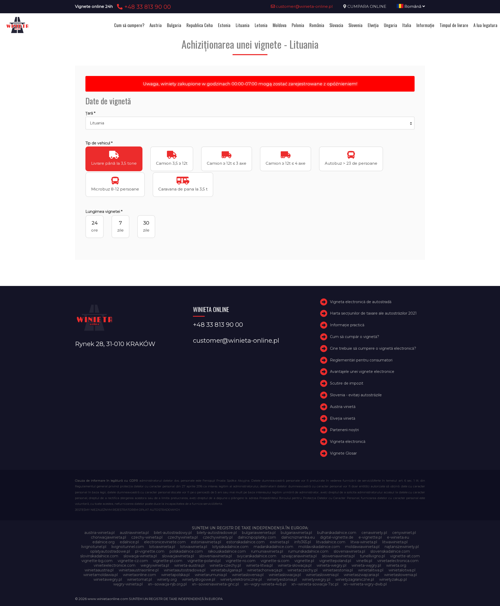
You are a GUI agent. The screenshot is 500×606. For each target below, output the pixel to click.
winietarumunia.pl (211, 574)
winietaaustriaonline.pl (139, 570)
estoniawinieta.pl (206, 542)
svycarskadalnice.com (256, 556)
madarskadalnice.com (273, 546)
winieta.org (396, 565)
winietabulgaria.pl (226, 570)
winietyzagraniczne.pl (354, 579)
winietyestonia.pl (282, 579)
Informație (425, 25)
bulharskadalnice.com (336, 532)
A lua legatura (485, 25)
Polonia (298, 25)
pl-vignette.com (149, 551)
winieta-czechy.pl (225, 565)
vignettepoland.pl (335, 560)
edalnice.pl (129, 542)
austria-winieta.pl (99, 532)
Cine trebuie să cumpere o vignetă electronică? (373, 348)
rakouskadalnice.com (227, 551)
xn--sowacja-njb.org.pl (167, 584)
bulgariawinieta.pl (296, 532)
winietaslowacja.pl (285, 574)
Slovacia (336, 25)
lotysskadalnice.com (230, 546)
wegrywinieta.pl (155, 565)
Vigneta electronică (347, 441)
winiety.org (167, 579)
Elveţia (373, 25)
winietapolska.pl (175, 574)
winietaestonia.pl (338, 570)
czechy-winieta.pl (146, 537)
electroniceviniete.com (165, 542)
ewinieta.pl (279, 542)
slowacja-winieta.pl (140, 556)
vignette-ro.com (240, 560)
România (316, 25)
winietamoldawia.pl (100, 574)
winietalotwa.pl (402, 570)
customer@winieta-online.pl (304, 6)
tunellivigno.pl (372, 556)
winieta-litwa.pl (259, 565)
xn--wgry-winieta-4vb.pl (265, 584)
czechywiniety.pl (218, 537)
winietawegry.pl (107, 579)
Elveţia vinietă (342, 418)
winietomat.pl (139, 579)
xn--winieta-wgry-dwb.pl (365, 584)
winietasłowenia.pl (400, 574)
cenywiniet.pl (404, 532)
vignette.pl (304, 560)
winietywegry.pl (316, 579)
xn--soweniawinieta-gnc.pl (215, 584)
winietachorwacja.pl (264, 570)
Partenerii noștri (344, 430)
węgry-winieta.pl (128, 584)
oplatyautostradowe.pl (110, 551)
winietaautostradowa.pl (184, 570)
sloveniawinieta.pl (349, 551)
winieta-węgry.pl (366, 565)
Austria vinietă (342, 406)
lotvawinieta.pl (162, 546)
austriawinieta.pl (134, 532)
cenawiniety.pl (374, 532)
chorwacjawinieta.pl (108, 537)
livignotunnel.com (127, 546)
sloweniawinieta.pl (215, 556)
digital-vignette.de (336, 537)
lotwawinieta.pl (193, 546)
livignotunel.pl (93, 546)
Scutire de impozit (346, 383)
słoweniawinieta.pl (338, 556)
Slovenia (355, 25)
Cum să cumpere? (129, 25)
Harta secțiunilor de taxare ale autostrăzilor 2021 (373, 313)
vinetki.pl (364, 560)
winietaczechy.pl (302, 570)
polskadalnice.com (186, 551)
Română (412, 6)
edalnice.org (103, 542)
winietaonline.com (139, 574)
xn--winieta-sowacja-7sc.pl (314, 584)
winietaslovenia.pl (248, 574)
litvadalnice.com (330, 542)
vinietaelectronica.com (397, 560)
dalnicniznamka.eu (298, 537)
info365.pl (302, 542)
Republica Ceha (199, 25)
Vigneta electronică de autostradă (360, 301)
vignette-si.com (275, 560)
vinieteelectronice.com (114, 565)
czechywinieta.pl (183, 537)
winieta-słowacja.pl (294, 565)
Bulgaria (174, 25)
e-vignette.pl (370, 537)
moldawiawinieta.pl (362, 546)
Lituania (242, 25)
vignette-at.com (405, 556)
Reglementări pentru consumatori (361, 360)
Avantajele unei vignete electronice (362, 371)
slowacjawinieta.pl (178, 556)
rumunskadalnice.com (308, 551)
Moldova (279, 25)
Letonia (261, 25)
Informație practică (347, 325)
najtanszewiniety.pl (402, 546)
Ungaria (390, 25)
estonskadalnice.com (245, 542)
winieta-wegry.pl (331, 565)
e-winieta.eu (398, 537)
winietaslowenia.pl (322, 574)
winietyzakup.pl (393, 579)
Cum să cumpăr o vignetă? (354, 336)
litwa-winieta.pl (364, 542)
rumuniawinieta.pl (267, 551)
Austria (155, 25)
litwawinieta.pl (395, 542)
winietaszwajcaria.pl (361, 574)
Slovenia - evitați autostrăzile (356, 395)
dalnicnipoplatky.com (257, 537)
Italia (406, 25)
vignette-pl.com (167, 560)
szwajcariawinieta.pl (299, 556)
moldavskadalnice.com (319, 546)
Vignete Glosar (343, 453)
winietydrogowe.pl (198, 579)
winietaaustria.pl (99, 570)
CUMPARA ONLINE (366, 6)
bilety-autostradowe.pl (217, 532)
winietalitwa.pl (370, 570)
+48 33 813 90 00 (147, 6)
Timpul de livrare (454, 25)
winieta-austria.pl (189, 565)
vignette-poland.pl (204, 560)
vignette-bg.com (97, 560)
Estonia (224, 25)
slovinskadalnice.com (99, 556)
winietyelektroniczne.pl (241, 579)
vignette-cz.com (133, 560)
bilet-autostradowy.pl (173, 532)
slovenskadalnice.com (390, 551)
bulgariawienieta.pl (259, 532)
